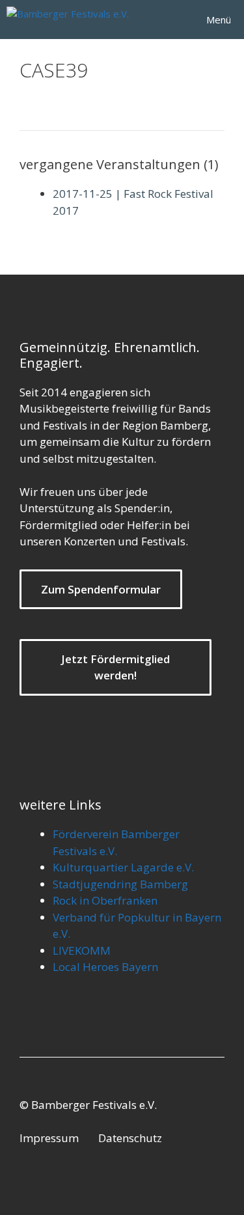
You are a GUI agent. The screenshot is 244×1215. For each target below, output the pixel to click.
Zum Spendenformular (101, 589)
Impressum (49, 1137)
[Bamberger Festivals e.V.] (72, 19)
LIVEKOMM (82, 950)
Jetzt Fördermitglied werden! (115, 667)
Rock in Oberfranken (105, 900)
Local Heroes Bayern (105, 966)
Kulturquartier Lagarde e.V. (123, 867)
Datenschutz (130, 1137)
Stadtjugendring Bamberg (120, 884)
